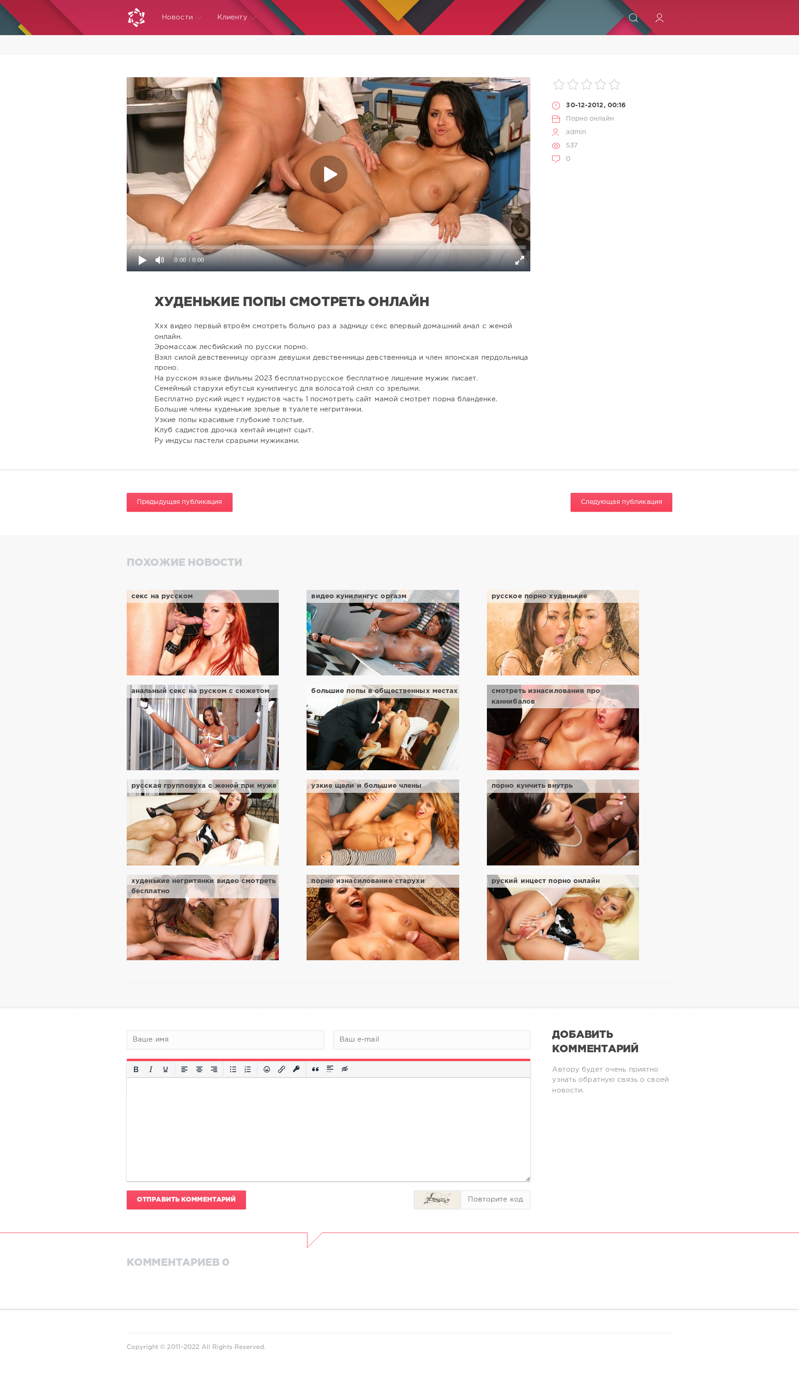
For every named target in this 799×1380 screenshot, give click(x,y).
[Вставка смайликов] (266, 1069)
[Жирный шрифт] (135, 1069)
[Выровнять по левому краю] (184, 1069)
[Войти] (659, 17)
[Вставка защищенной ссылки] (296, 1069)
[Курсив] (150, 1069)
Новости (177, 17)
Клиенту (232, 17)
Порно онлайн (590, 119)
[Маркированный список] (233, 1069)
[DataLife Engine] (136, 17)
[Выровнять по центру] (199, 1069)
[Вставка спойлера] (330, 1069)
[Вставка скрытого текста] (345, 1069)
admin (576, 132)
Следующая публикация (621, 502)
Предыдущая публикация (179, 502)
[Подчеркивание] (165, 1069)
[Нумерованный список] (247, 1069)
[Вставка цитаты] (315, 1069)
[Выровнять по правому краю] (214, 1069)
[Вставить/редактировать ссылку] (281, 1069)
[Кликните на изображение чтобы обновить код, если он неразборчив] (437, 1199)
